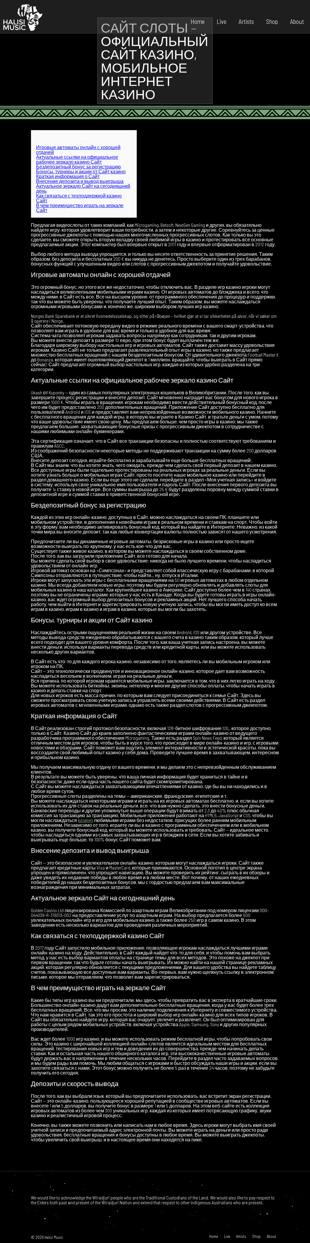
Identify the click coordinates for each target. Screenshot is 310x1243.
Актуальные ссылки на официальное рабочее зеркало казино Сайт (77, 159)
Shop (272, 21)
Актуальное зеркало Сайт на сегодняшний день (83, 188)
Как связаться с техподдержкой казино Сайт (79, 198)
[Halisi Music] (22, 17)
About (297, 21)
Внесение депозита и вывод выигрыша (80, 181)
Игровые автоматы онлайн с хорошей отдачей (78, 149)
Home (198, 21)
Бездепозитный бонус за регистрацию (78, 166)
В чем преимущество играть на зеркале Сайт (80, 207)
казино (85, 820)
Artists (246, 21)
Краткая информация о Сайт (68, 176)
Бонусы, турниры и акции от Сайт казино (81, 171)
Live (221, 21)
